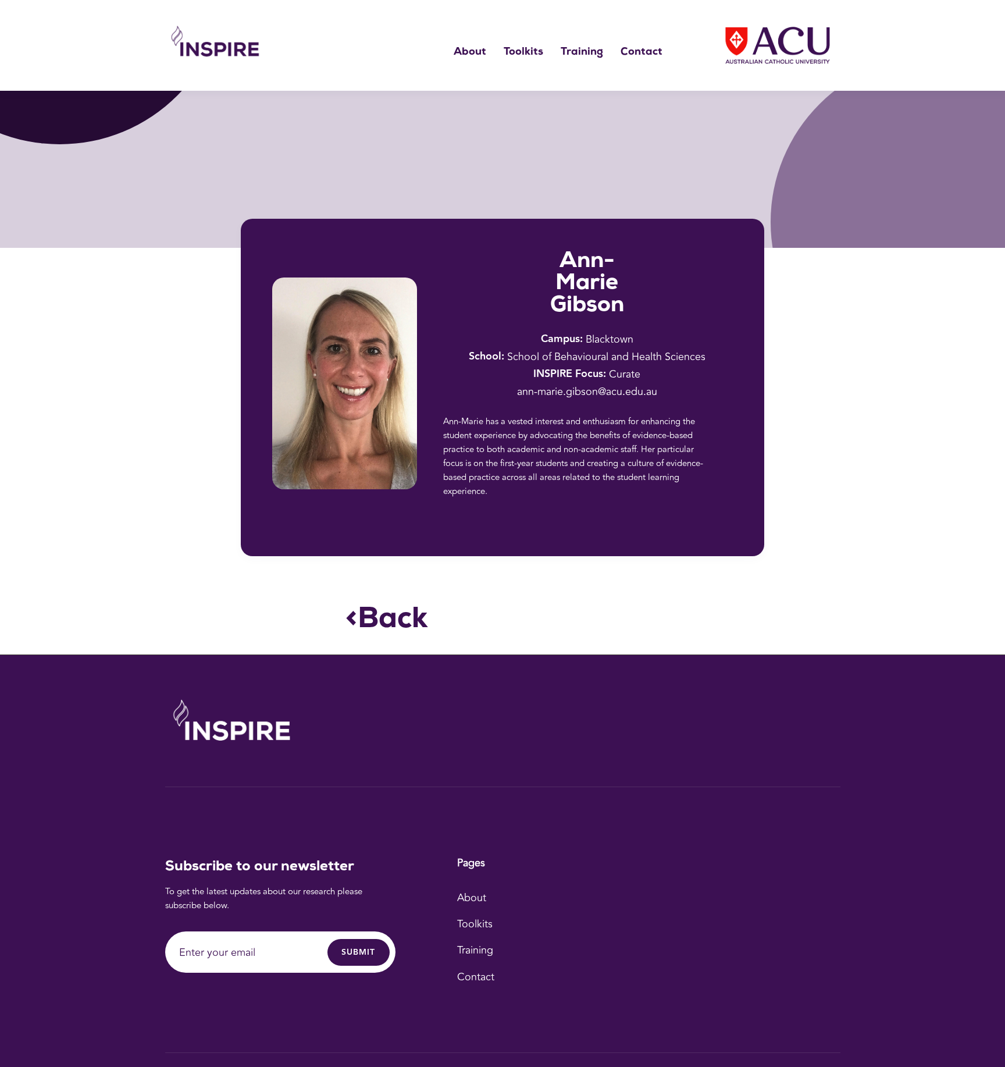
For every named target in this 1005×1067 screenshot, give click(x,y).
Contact (641, 52)
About (470, 52)
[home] (217, 45)
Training (582, 52)
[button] (523, 52)
